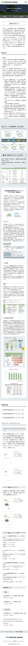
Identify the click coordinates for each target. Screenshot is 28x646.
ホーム (2, 631)
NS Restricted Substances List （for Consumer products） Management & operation (13, 622)
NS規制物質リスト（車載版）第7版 (12, 602)
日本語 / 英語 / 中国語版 (13, 581)
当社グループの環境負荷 (19, 16)
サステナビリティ (9, 631)
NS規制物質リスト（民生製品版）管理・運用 (15, 614)
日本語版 (9, 542)
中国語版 (9, 546)
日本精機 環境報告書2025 (13, 410)
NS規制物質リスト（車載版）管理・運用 (14, 597)
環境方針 (5, 16)
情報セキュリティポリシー (19, 641)
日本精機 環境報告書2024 (13, 413)
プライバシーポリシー (7, 641)
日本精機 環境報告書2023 (13, 417)
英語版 (9, 544)
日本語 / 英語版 (11, 569)
